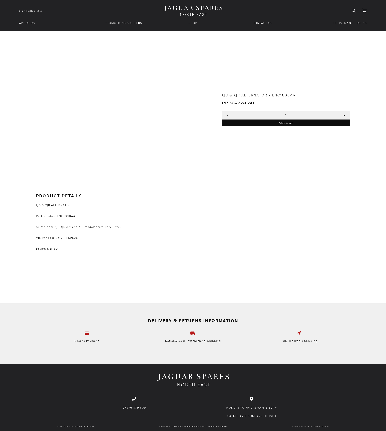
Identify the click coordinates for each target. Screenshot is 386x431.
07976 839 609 (134, 407)
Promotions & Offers (123, 23)
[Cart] (364, 11)
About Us (27, 23)
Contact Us (262, 23)
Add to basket (286, 122)
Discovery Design (320, 426)
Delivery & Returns (350, 23)
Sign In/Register (31, 10)
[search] (356, 10)
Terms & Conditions (84, 426)
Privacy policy (64, 426)
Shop (193, 23)
